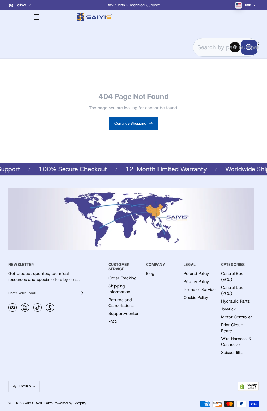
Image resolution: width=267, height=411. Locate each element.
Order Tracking (122, 278)
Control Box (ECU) (232, 276)
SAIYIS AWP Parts (38, 403)
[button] (235, 47)
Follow (21, 5)
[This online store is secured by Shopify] (248, 386)
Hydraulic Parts (235, 301)
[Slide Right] (213, 5)
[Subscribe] (78, 293)
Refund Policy (196, 273)
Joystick (228, 309)
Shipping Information (119, 289)
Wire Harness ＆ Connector (236, 341)
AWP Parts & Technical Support (134, 5)
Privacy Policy (196, 281)
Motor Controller (236, 317)
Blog (150, 273)
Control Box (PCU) (232, 290)
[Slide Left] (54, 5)
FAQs (113, 321)
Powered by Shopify (70, 403)
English (25, 386)
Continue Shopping (130, 123)
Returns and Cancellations (121, 302)
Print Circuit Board (232, 327)
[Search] (249, 47)
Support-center (123, 313)
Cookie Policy (196, 297)
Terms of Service (200, 289)
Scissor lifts (232, 352)
